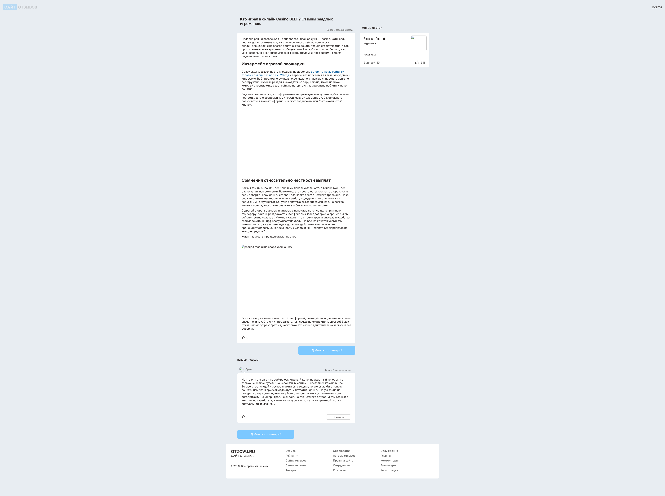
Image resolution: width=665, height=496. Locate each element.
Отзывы (291, 450)
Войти (657, 7)
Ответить (339, 417)
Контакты (339, 470)
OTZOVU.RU (243, 451)
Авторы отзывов (344, 455)
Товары (291, 470)
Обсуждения (389, 450)
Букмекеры (388, 465)
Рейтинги (292, 455)
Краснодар (370, 54)
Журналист (370, 43)
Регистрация (389, 470)
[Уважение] (243, 338)
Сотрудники (341, 465)
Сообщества (341, 450)
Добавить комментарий (327, 350)
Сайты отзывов (296, 460)
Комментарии (390, 460)
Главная (386, 455)
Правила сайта (343, 460)
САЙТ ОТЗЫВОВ (242, 456)
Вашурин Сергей (374, 38)
